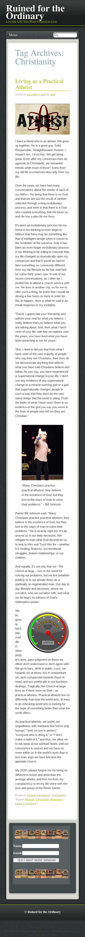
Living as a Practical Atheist (39, 84)
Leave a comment (25, 803)
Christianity (58, 795)
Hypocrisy (56, 799)
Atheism (29, 799)
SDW (53, 94)
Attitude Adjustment (38, 795)
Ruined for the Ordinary (35, 11)
